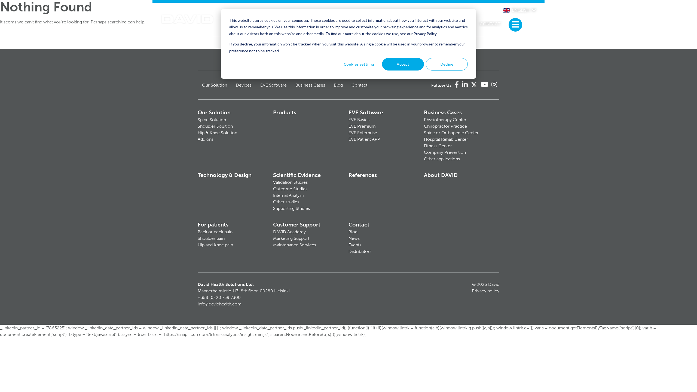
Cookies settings (359, 64)
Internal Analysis (288, 195)
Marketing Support (291, 238)
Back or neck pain (215, 231)
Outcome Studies (290, 188)
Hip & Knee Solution (217, 132)
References (362, 175)
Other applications (442, 158)
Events (354, 244)
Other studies (286, 201)
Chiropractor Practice (445, 126)
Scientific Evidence (297, 175)
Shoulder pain (211, 238)
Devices (244, 85)
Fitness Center (438, 145)
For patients (213, 224)
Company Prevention (445, 152)
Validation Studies (290, 182)
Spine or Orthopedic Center (451, 132)
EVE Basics (358, 119)
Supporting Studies (291, 208)
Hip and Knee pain (215, 244)
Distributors (359, 251)
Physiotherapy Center (445, 119)
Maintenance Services (294, 244)
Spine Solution (212, 119)
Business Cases (310, 85)
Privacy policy (485, 290)
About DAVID (441, 175)
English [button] (521, 10)
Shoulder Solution (215, 126)
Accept (403, 64)
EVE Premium (362, 126)
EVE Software (273, 85)
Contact (490, 23)
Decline (447, 64)
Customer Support (296, 224)
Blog (338, 85)
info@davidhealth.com (219, 304)
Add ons (205, 139)
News (354, 238)
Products (284, 112)
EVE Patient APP (364, 139)
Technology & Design (225, 175)
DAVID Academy (289, 231)
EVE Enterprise (362, 132)
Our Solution (214, 85)
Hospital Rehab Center (446, 139)
